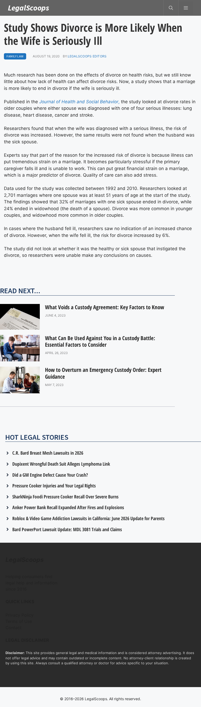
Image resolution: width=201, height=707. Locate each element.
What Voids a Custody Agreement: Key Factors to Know (104, 307)
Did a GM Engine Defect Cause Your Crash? (50, 475)
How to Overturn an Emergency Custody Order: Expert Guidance (103, 373)
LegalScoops (28, 8)
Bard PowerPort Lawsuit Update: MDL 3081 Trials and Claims (67, 529)
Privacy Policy (19, 615)
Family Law (15, 56)
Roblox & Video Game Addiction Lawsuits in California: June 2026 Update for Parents (88, 518)
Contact (13, 627)
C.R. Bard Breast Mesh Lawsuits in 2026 (47, 453)
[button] (171, 8)
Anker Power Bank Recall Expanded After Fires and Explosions (68, 507)
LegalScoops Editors (87, 56)
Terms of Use (18, 621)
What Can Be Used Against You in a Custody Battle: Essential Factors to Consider (100, 341)
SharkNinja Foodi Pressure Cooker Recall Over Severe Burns (65, 496)
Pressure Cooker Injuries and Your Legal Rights (54, 485)
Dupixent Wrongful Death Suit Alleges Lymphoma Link (61, 464)
